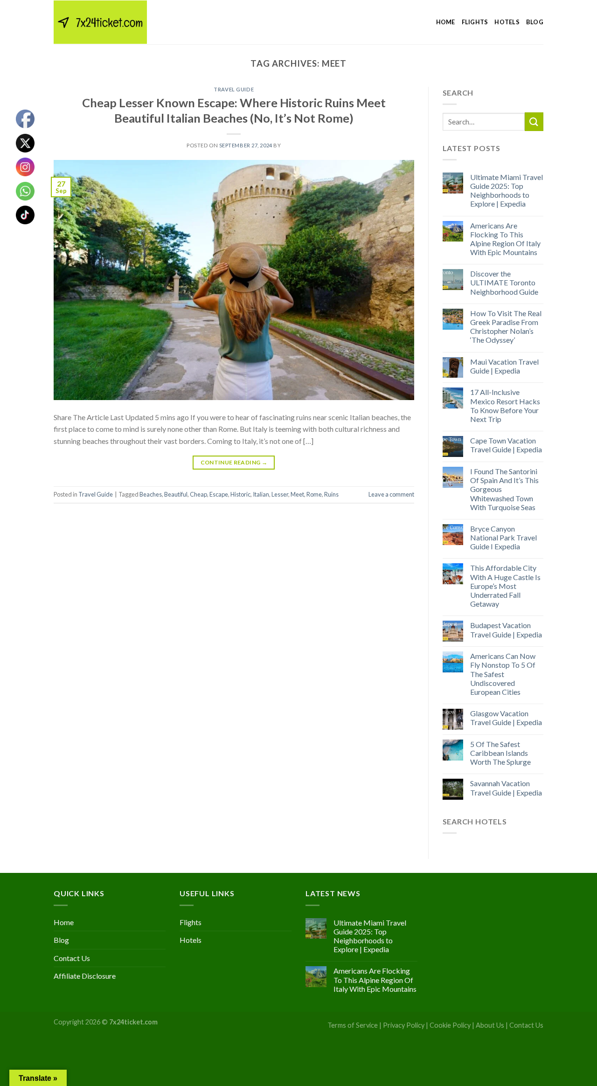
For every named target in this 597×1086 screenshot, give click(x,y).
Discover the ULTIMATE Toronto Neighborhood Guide (504, 282)
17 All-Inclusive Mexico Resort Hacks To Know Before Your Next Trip (505, 405)
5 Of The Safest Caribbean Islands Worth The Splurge (500, 753)
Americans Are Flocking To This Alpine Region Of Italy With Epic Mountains (505, 239)
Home (445, 22)
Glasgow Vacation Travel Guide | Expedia (506, 717)
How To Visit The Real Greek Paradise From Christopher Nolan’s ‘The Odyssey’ (505, 327)
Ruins (331, 494)
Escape (218, 494)
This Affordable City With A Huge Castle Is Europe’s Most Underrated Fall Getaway (505, 585)
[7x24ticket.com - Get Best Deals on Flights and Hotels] (100, 22)
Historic (240, 494)
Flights (475, 22)
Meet (297, 494)
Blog (534, 22)
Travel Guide (234, 89)
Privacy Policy (403, 1025)
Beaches (150, 494)
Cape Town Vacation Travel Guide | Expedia (506, 445)
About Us (490, 1025)
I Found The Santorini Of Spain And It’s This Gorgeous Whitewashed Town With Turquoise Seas (504, 489)
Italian (261, 494)
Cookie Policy (450, 1025)
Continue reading (234, 462)
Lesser (279, 494)
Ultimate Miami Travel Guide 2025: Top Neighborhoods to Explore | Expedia (506, 190)
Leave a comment (391, 494)
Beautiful (175, 494)
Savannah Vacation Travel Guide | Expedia (506, 787)
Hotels (507, 22)
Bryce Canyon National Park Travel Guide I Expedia (503, 537)
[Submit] (534, 121)
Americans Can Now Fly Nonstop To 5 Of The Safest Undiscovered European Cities (502, 673)
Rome (314, 494)
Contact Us (72, 958)
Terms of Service (352, 1025)
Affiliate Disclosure (85, 975)
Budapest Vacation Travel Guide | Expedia (506, 629)
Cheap (198, 494)
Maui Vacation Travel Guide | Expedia (504, 366)
